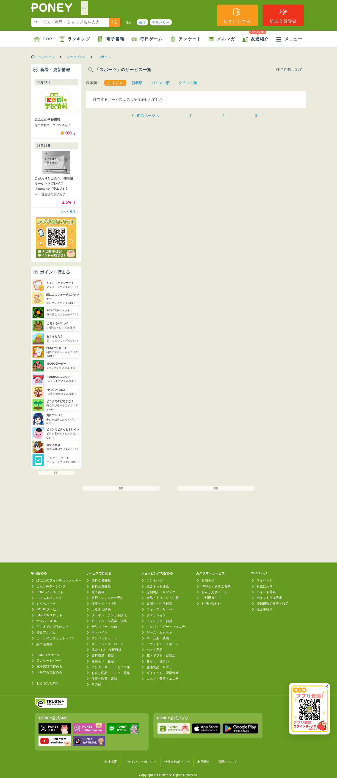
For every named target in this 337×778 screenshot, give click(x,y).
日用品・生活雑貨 (159, 603)
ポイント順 (160, 83)
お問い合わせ (211, 603)
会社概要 (110, 762)
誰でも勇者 (44, 644)
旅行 (142, 22)
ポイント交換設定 (269, 598)
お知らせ (208, 580)
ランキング (79, 39)
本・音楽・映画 (157, 638)
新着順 (137, 83)
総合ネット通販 (157, 586)
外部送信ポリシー (177, 762)
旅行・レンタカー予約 (107, 598)
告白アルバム (46, 632)
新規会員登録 (283, 21)
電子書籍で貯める (49, 666)
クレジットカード (104, 638)
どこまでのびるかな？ (52, 626)
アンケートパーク (49, 660)
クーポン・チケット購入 (109, 615)
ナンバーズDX (46, 621)
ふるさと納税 (101, 609)
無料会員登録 (101, 580)
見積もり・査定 (102, 661)
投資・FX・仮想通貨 (106, 650)
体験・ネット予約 (104, 603)
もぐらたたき (46, 603)
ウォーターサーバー (160, 609)
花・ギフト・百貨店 (160, 655)
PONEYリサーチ (48, 655)
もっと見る (68, 211)
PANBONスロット (49, 615)
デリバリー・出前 (104, 626)
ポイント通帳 (266, 592)
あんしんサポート (214, 592)
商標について (227, 762)
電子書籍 (115, 39)
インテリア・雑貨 (159, 621)
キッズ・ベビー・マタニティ (167, 626)
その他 (96, 684)
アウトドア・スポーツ (162, 644)
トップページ (45, 57)
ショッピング (76, 57)
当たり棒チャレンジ (50, 586)
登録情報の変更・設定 (273, 603)
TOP (47, 39)
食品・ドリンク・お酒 (162, 598)
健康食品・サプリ (159, 667)
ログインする (237, 21)
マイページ (265, 580)
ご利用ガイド (211, 598)
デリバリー (161, 22)
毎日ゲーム (151, 39)
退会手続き (265, 609)
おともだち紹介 (47, 683)
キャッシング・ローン (107, 644)
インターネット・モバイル (110, 667)
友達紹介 (260, 39)
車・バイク (99, 632)
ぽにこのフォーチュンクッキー (58, 580)
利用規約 (203, 762)
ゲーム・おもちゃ (159, 632)
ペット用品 (154, 650)
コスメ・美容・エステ (162, 678)
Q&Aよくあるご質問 (216, 586)
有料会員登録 (101, 586)
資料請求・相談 (102, 655)
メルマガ (226, 39)
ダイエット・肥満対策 (162, 673)
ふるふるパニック (49, 598)
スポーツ (104, 57)
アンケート (190, 39)
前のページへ (148, 115)
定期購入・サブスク (160, 592)
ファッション (156, 615)
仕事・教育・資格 (104, 678)
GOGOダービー (47, 609)
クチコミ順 (188, 83)
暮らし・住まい (157, 661)
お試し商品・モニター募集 (110, 673)
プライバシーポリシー (140, 762)
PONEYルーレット (50, 592)
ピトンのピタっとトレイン (55, 638)
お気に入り (265, 586)
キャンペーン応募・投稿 (109, 621)
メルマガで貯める (49, 672)
